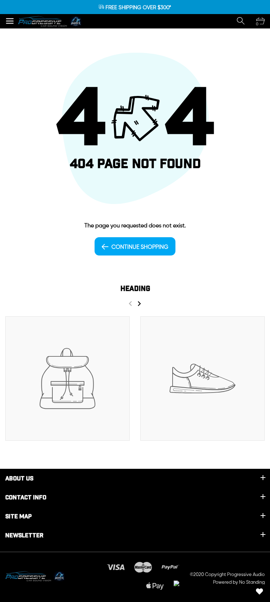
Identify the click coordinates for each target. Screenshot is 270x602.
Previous (130, 303)
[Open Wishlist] (259, 591)
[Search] (241, 21)
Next (139, 303)
